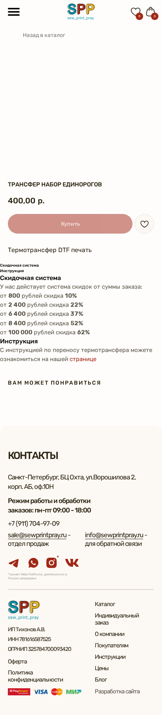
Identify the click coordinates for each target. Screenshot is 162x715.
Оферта (17, 661)
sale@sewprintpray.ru (37, 535)
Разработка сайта (117, 691)
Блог (101, 679)
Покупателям (111, 645)
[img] (81, 12)
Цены (102, 668)
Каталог (105, 604)
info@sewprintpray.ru (114, 535)
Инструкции (110, 656)
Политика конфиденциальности (35, 676)
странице (83, 359)
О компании (109, 634)
